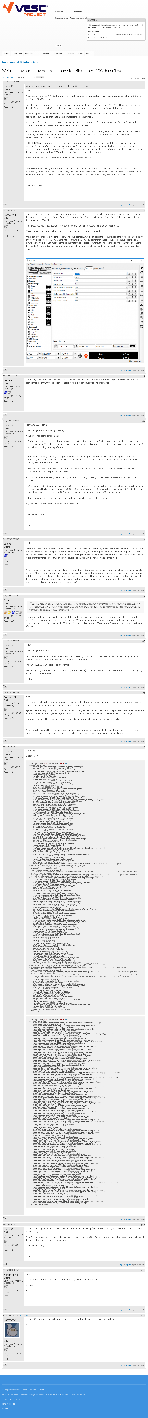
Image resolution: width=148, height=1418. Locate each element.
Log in (5, 77)
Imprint (5, 1408)
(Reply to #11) (25, 1315)
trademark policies (60, 1394)
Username (59, 11)
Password (78, 11)
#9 (143, 747)
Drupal (41, 1389)
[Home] (26, 9)
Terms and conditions (11, 1399)
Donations (70, 53)
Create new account (62, 18)
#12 (143, 1315)
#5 (143, 539)
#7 (143, 641)
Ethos (80, 53)
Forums (89, 53)
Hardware (29, 53)
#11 (143, 1270)
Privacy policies (8, 1403)
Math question (94, 31)
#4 (143, 421)
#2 (143, 210)
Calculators (57, 53)
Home (6, 53)
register (14, 77)
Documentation (43, 53)
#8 (143, 693)
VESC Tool (17, 53)
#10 (143, 1225)
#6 (143, 596)
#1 (143, 82)
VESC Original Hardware (27, 62)
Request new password (78, 18)
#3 (143, 376)
